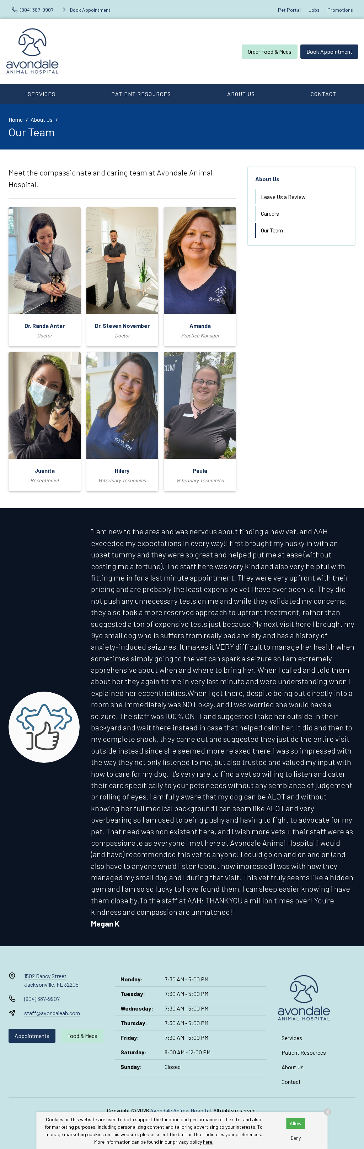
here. (208, 1142)
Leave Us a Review (283, 196)
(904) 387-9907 (42, 998)
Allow (295, 1123)
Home (16, 119)
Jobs (314, 10)
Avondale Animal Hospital (180, 1110)
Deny (296, 1138)
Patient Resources (141, 93)
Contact (323, 93)
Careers (270, 213)
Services (41, 93)
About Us (241, 93)
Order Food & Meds (269, 51)
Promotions (340, 10)
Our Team (272, 230)
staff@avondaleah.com (52, 1012)
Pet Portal (289, 10)
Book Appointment (329, 51)
